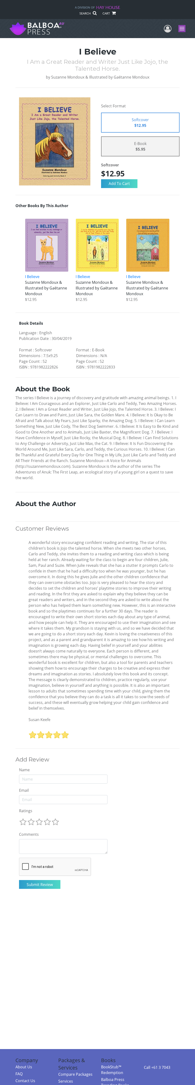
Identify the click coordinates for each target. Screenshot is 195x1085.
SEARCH (85, 13)
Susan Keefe (39, 719)
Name (24, 769)
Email (24, 790)
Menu (183, 28)
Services (65, 1081)
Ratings (25, 810)
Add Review (32, 759)
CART (106, 13)
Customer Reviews (42, 528)
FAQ (19, 1073)
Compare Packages (75, 1074)
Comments (29, 834)
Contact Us (25, 1080)
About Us (23, 1067)
